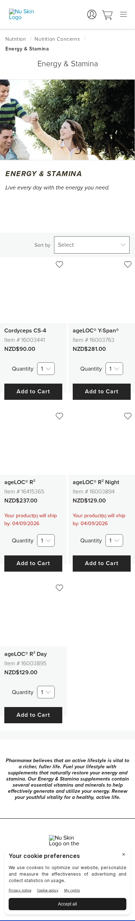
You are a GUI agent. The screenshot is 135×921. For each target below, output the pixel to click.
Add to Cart (33, 391)
